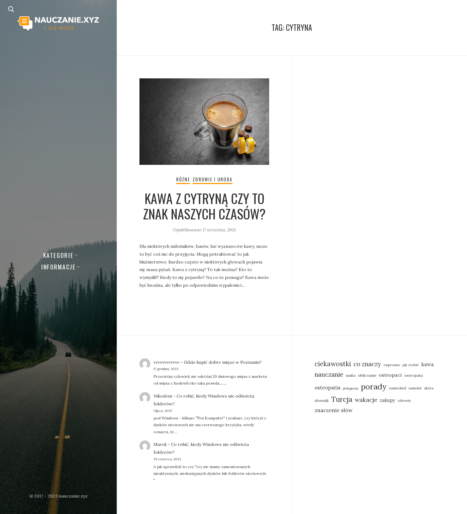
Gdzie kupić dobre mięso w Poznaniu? (223, 362)
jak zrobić (411, 365)
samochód (397, 388)
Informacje (58, 266)
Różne (183, 179)
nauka (350, 375)
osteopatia (328, 387)
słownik (322, 400)
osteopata (413, 375)
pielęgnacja (350, 388)
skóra (428, 388)
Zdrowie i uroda (212, 179)
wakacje (366, 399)
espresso (391, 364)
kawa (427, 364)
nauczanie (329, 374)
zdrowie (404, 400)
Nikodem (163, 396)
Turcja (341, 399)
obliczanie (367, 375)
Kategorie (58, 255)
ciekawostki (333, 363)
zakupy (387, 400)
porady (374, 386)
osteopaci (390, 375)
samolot (415, 388)
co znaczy (367, 364)
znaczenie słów (334, 410)
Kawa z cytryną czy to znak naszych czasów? (204, 206)
